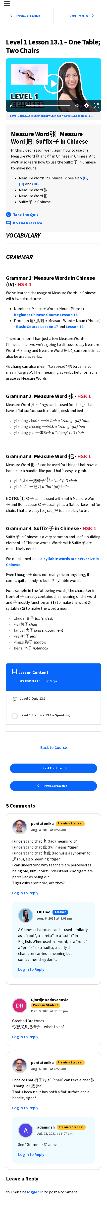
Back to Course (53, 747)
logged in (35, 1192)
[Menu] (7, 3)
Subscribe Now (54, 97)
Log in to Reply (25, 893)
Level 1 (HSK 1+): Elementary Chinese (36, 116)
